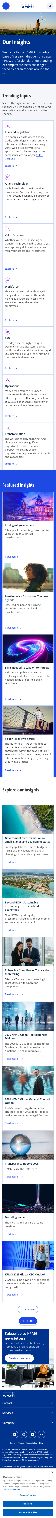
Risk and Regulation (18, 132)
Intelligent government (20, 525)
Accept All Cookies (28, 1512)
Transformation (16, 434)
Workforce (13, 286)
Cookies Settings (28, 1495)
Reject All (27, 1504)
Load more (28, 1309)
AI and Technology (18, 183)
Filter (28, 1320)
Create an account (19, 1358)
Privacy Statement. (12, 1489)
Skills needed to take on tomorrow (28, 667)
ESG (8, 338)
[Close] (52, 1472)
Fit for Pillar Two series (21, 739)
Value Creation (15, 235)
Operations (13, 386)
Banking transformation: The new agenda (26, 598)
